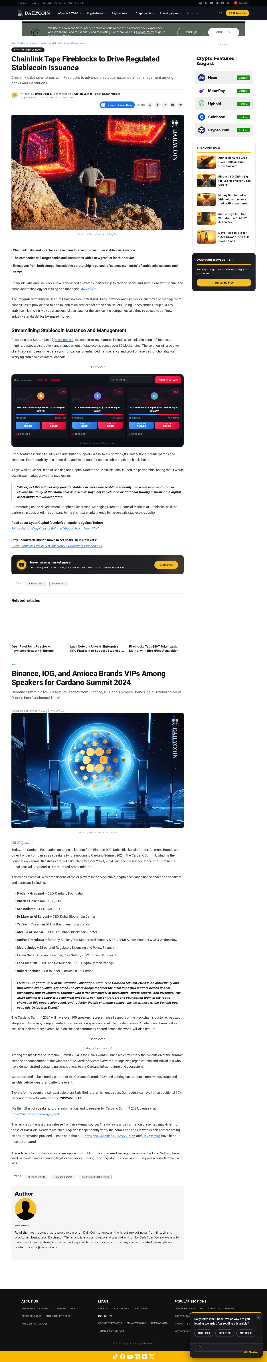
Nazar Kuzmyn (111, 93)
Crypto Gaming (185, 1316)
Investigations (185, 1308)
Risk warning (159, 1323)
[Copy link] (180, 105)
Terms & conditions (111, 1330)
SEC (201, 1308)
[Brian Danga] (14, 95)
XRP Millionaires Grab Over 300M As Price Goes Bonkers (232, 162)
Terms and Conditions (98, 1136)
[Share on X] (150, 105)
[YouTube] (211, 3)
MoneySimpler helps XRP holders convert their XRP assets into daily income (232, 200)
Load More (97, 1274)
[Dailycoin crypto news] (34, 13)
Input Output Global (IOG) (95, 1177)
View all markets (48, 380)
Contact (46, 3)
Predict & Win (168, 380)
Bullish (204, 1333)
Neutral (246, 1333)
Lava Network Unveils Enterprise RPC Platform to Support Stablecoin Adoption (96, 651)
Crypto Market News (28, 50)
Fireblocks (58, 583)
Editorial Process (58, 1316)
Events (35, 3)
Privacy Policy (125, 1136)
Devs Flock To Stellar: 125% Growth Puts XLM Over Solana (233, 237)
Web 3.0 (229, 1308)
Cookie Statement (110, 1323)
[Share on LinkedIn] (165, 105)
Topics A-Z (140, 1308)
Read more (21, 1254)
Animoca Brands (36, 1177)
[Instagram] (222, 3)
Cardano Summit (63, 1177)
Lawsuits (214, 1308)
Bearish (225, 1333)
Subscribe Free (224, 282)
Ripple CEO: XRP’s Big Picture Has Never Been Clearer (234, 180)
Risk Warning (151, 1136)
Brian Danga (43, 93)
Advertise (59, 3)
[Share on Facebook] (157, 105)
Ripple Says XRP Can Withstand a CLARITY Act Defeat (232, 218)
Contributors (65, 1308)
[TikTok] (200, 3)
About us (23, 3)
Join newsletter (77, 3)
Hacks (179, 1323)
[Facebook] (206, 3)
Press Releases (31, 1316)
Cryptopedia (120, 1308)
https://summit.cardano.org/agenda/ (36, 1114)
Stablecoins (23, 43)
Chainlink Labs (35, 583)
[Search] (220, 13)
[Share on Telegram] (172, 105)
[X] (227, 3)
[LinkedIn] (217, 3)
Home (13, 43)
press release (63, 340)
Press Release (19, 706)
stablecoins (88, 289)
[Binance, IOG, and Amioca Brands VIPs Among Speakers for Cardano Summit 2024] (26, 1219)
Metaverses (182, 1331)
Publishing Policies (34, 1323)
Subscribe (239, 13)
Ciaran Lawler (83, 93)
